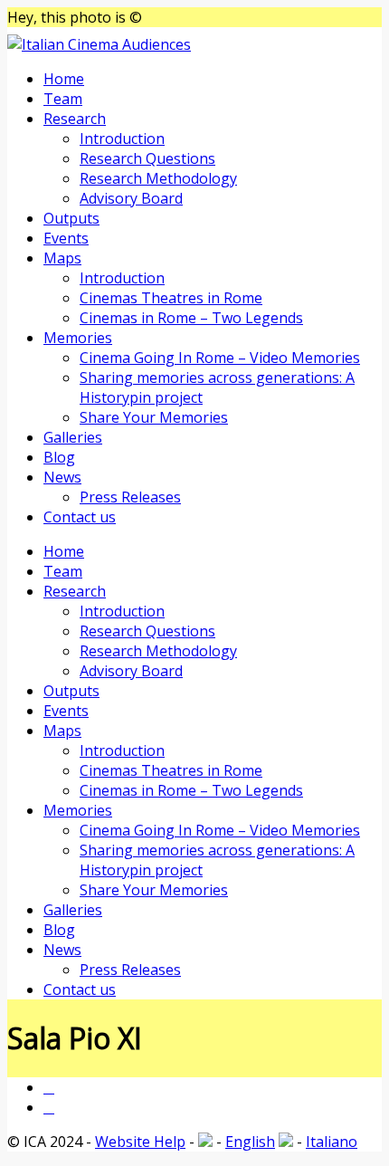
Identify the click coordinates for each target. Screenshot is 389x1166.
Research (74, 119)
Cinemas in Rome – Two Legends (191, 318)
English (250, 1142)
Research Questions (147, 158)
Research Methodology (158, 178)
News (62, 477)
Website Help (140, 1142)
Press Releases (130, 497)
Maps (62, 258)
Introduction (122, 138)
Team (62, 99)
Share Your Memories (154, 417)
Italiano (331, 1142)
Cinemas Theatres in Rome (171, 298)
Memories (77, 338)
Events (66, 238)
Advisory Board (131, 198)
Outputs (71, 218)
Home (63, 79)
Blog (59, 457)
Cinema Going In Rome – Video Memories (220, 358)
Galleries (72, 437)
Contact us (79, 517)
